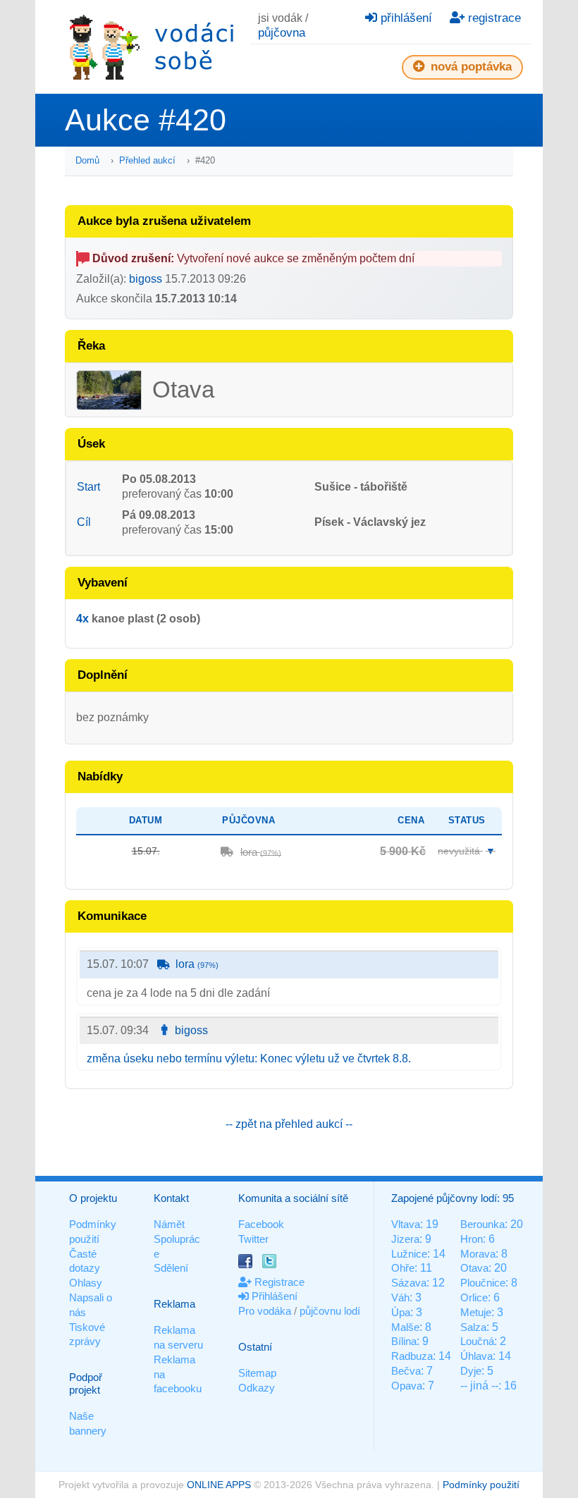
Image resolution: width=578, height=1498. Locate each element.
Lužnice (409, 1254)
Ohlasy (85, 1283)
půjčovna (281, 32)
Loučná (477, 1341)
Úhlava (476, 1356)
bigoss (145, 279)
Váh (400, 1297)
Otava (474, 1268)
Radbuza (412, 1356)
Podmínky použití (481, 1484)
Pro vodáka (264, 1311)
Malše (405, 1327)
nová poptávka (469, 66)
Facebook (261, 1224)
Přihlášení (273, 1296)
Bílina (404, 1341)
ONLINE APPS (219, 1484)
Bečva (406, 1371)
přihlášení (404, 18)
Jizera (405, 1239)
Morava (478, 1254)
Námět (169, 1224)
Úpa (400, 1312)
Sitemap (257, 1373)
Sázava (408, 1283)
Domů (87, 160)
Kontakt (171, 1198)
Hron (471, 1239)
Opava (406, 1386)
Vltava (405, 1224)
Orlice (474, 1297)
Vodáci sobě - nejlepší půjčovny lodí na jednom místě (151, 47)
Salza (473, 1327)
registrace (493, 18)
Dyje (470, 1371)
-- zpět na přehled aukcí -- (289, 1124)
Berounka (482, 1224)
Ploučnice (482, 1283)
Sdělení (171, 1268)
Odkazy (256, 1388)
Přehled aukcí (147, 160)
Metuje (475, 1312)
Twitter (253, 1239)
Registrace (278, 1282)
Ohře (402, 1268)
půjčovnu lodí (330, 1311)
